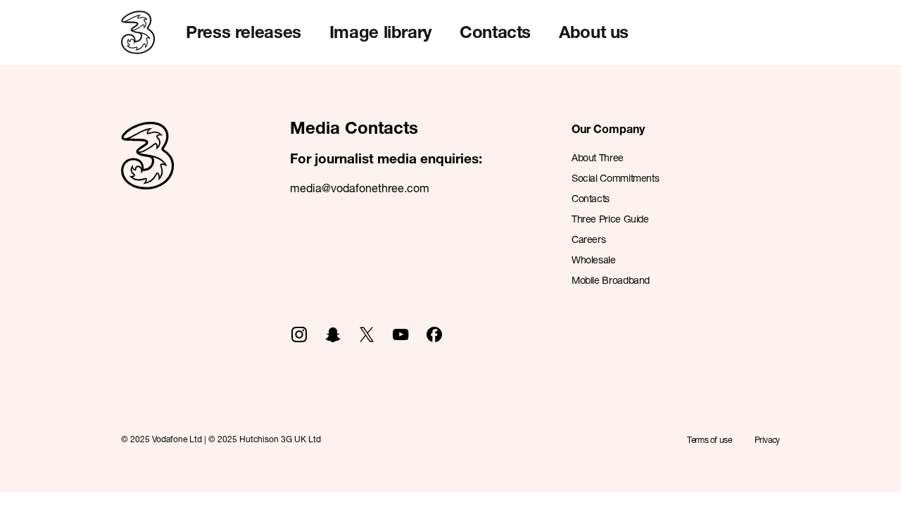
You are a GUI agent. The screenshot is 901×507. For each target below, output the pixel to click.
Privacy (767, 439)
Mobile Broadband (611, 280)
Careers (588, 239)
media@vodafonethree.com (359, 187)
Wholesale (594, 259)
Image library (380, 32)
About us (594, 32)
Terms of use (709, 439)
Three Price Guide (610, 219)
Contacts (495, 32)
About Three (598, 157)
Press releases (243, 32)
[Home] (147, 170)
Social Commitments (615, 178)
